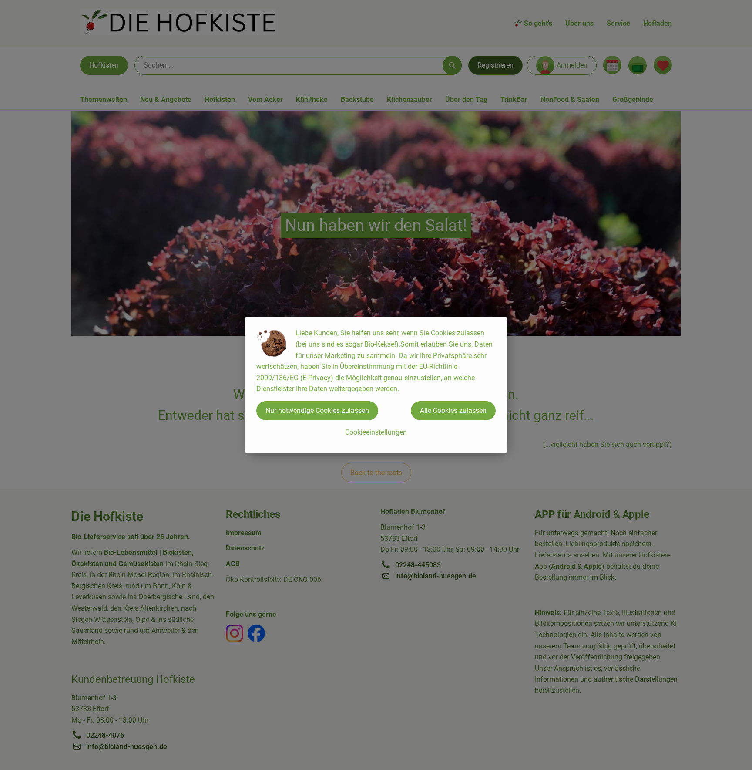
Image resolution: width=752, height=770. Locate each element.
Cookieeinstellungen (376, 432)
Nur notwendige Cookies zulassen (317, 410)
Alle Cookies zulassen (453, 410)
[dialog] (376, 385)
